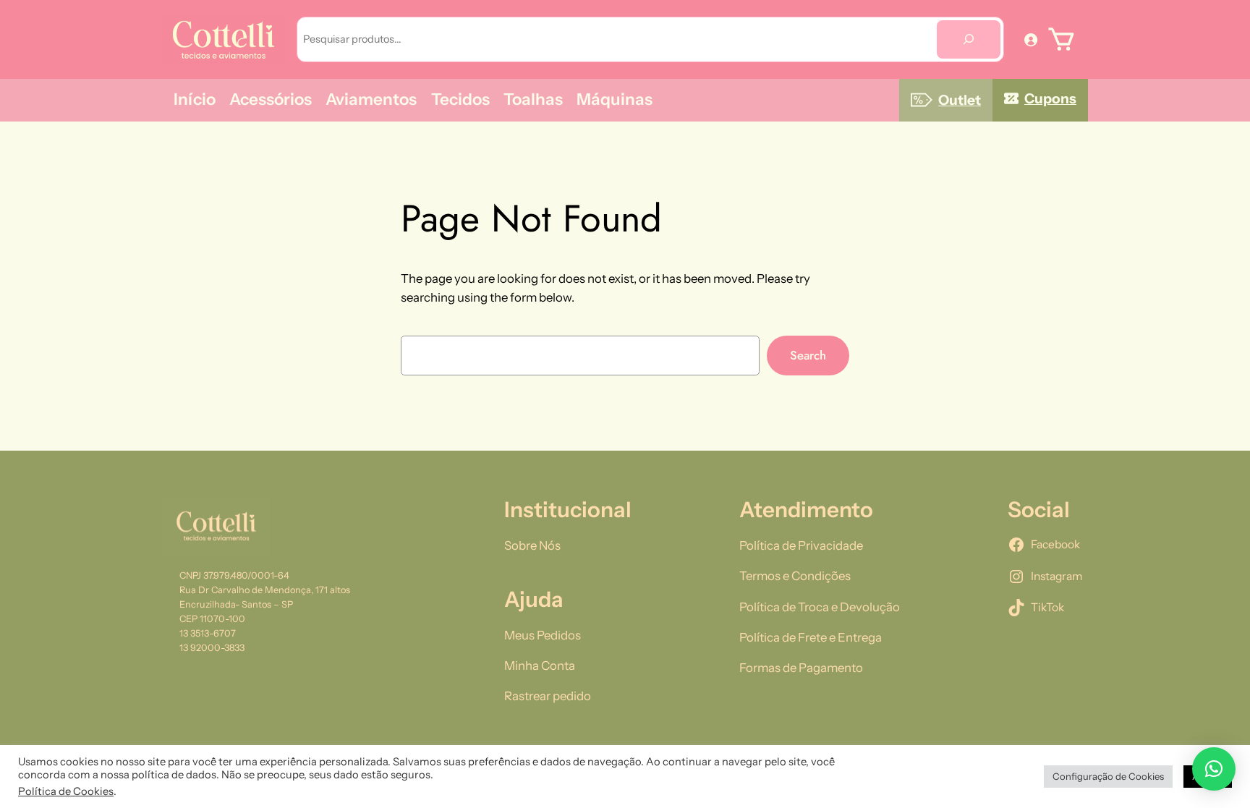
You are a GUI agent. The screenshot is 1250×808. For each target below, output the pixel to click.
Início (195, 99)
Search (808, 355)
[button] (1214, 769)
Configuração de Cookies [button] (1108, 776)
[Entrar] (1031, 39)
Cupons (1050, 98)
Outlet (959, 100)
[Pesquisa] (968, 39)
